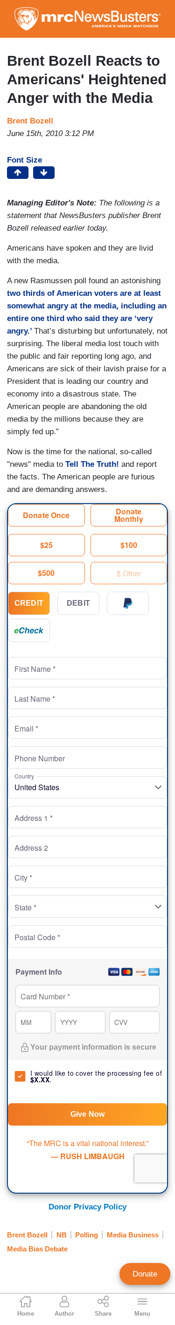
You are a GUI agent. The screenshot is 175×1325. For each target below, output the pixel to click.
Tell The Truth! (93, 464)
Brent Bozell (30, 120)
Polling (86, 1235)
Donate (145, 1274)
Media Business (133, 1235)
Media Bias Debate (37, 1249)
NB (61, 1235)
